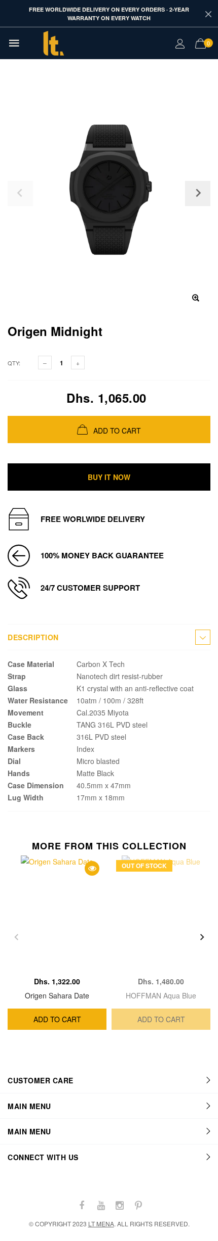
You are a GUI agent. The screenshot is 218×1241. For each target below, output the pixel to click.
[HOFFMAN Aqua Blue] (161, 913)
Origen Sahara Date (57, 995)
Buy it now (109, 477)
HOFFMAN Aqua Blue (161, 995)
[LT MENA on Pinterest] (138, 1205)
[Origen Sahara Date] (57, 913)
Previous (16, 937)
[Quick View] (92, 868)
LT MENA (101, 1223)
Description (33, 637)
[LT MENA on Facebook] (82, 1205)
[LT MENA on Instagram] (119, 1205)
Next (202, 937)
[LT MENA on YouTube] (101, 1205)
